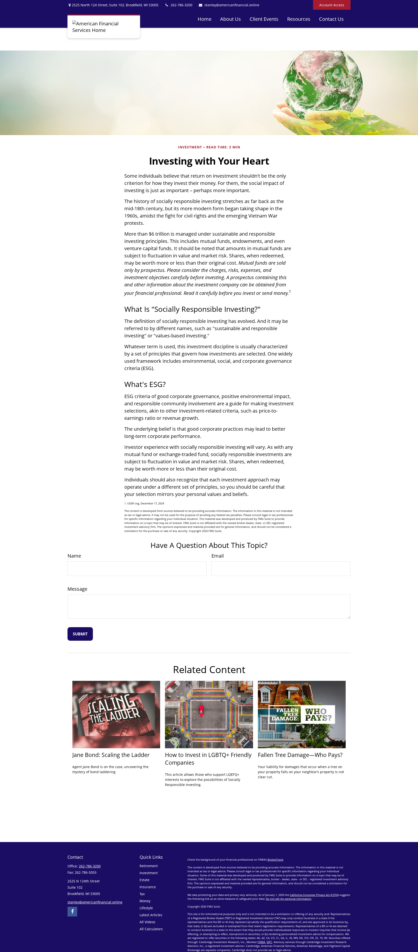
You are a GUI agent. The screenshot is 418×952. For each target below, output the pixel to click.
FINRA (261, 942)
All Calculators (151, 929)
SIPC (269, 942)
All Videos (147, 922)
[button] (204, 18)
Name (74, 555)
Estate (144, 880)
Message (77, 589)
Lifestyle (146, 908)
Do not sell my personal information (288, 899)
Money (145, 901)
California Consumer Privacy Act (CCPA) (314, 895)
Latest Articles (151, 915)
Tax (142, 894)
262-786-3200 (181, 5)
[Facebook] (72, 911)
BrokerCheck (275, 859)
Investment (149, 873)
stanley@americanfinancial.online (231, 5)
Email (217, 555)
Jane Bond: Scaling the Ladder (110, 755)
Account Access (331, 5)
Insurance (148, 887)
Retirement (149, 866)
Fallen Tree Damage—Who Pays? (300, 755)
